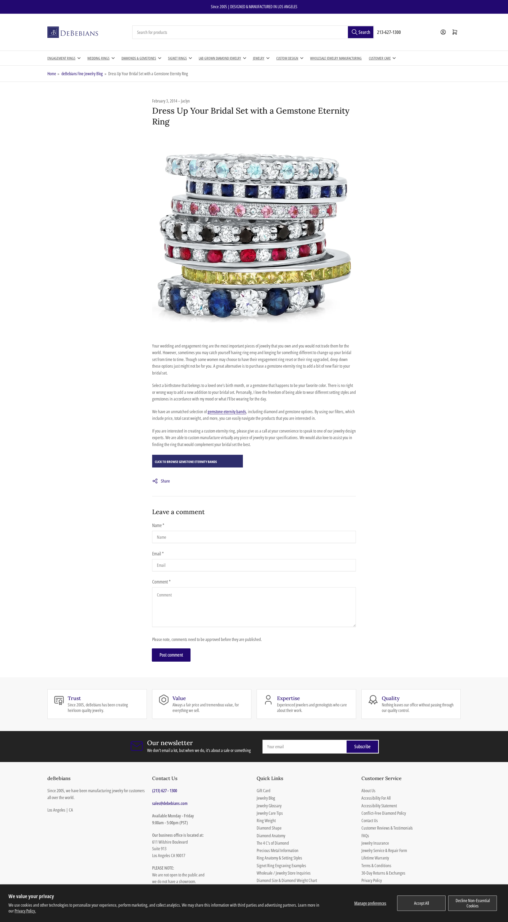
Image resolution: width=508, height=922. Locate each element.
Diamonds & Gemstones (138, 58)
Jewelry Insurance (375, 843)
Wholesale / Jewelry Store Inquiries (284, 873)
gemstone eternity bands (227, 411)
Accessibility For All (376, 798)
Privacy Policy (371, 880)
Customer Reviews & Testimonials (387, 828)
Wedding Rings (98, 58)
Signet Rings (177, 58)
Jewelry (258, 58)
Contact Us (369, 820)
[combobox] (253, 32)
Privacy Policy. (25, 911)
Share (165, 481)
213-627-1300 (389, 32)
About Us (368, 790)
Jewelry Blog (266, 798)
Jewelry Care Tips (270, 813)
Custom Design (287, 58)
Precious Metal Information (277, 850)
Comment (161, 581)
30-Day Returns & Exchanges (383, 873)
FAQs (365, 835)
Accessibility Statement (379, 806)
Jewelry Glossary (269, 806)
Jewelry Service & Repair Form (384, 850)
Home (51, 74)
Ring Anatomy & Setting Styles (279, 858)
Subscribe (362, 746)
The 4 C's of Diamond (273, 843)
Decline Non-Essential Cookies (473, 903)
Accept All (421, 903)
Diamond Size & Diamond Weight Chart (287, 880)
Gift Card (263, 790)
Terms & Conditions (376, 865)
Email (158, 553)
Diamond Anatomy (271, 835)
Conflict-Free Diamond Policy (383, 813)
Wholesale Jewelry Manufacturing (336, 58)
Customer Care (380, 58)
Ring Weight (266, 820)
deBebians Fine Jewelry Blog (82, 74)
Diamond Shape (269, 828)
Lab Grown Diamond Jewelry (220, 58)
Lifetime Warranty (375, 858)
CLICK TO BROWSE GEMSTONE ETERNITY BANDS (186, 461)
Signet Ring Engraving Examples (281, 865)
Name (158, 525)
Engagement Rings (61, 58)
